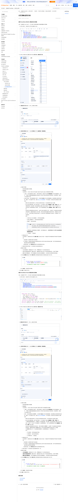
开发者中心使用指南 (41, 11)
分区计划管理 (54, 11)
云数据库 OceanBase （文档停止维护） (13, 8)
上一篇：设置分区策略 (24, 484)
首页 (19, 11)
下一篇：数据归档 (57, 484)
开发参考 (35, 11)
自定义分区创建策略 (41, 199)
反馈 (42, 489)
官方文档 (3, 8)
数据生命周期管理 (48, 11)
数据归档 (21, 479)
